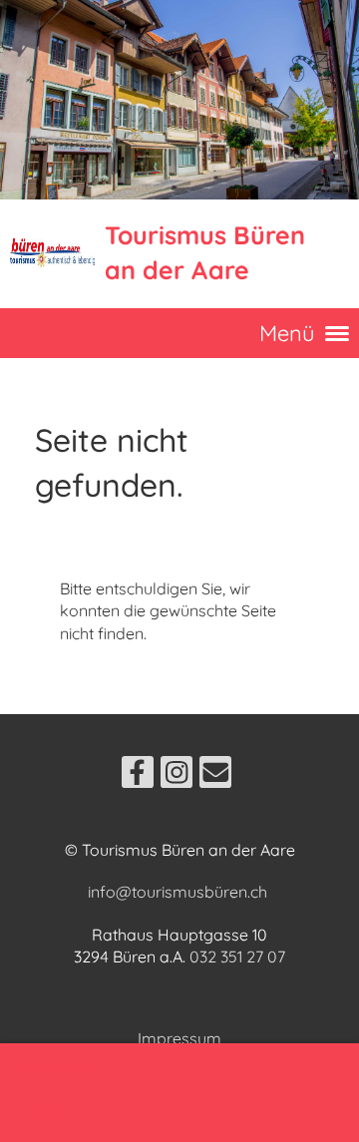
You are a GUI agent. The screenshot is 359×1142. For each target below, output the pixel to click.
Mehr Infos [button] (58, 1067)
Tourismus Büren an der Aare (205, 252)
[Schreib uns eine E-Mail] (215, 776)
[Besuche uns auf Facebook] (138, 776)
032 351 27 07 (237, 956)
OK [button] (47, 1111)
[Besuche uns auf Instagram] (176, 776)
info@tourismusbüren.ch (177, 892)
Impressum (179, 1038)
